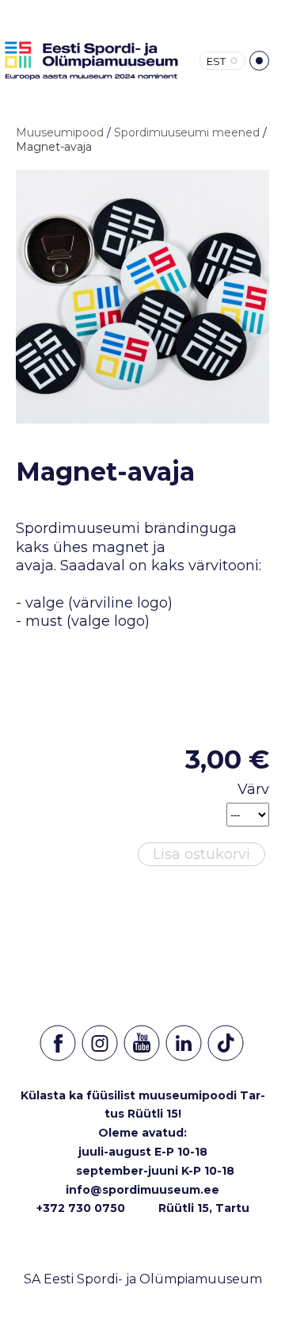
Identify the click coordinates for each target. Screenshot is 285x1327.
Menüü (259, 61)
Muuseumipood (60, 132)
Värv (253, 789)
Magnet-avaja (54, 147)
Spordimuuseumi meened (187, 132)
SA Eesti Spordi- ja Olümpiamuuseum (143, 1279)
